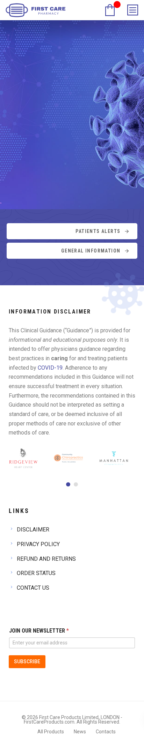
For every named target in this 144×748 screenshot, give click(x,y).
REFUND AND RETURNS (46, 559)
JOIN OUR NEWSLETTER (39, 630)
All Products (50, 731)
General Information (91, 251)
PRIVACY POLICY (38, 544)
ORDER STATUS (36, 573)
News (80, 731)
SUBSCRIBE (27, 661)
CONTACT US (33, 587)
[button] (68, 484)
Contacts (106, 731)
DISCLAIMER (33, 529)
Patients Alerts (97, 231)
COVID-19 (50, 367)
